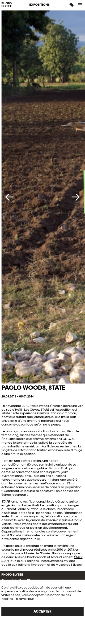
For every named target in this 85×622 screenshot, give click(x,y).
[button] (80, 4)
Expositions (39, 4)
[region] (42, 601)
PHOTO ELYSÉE (6, 5)
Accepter (42, 611)
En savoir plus (24, 599)
